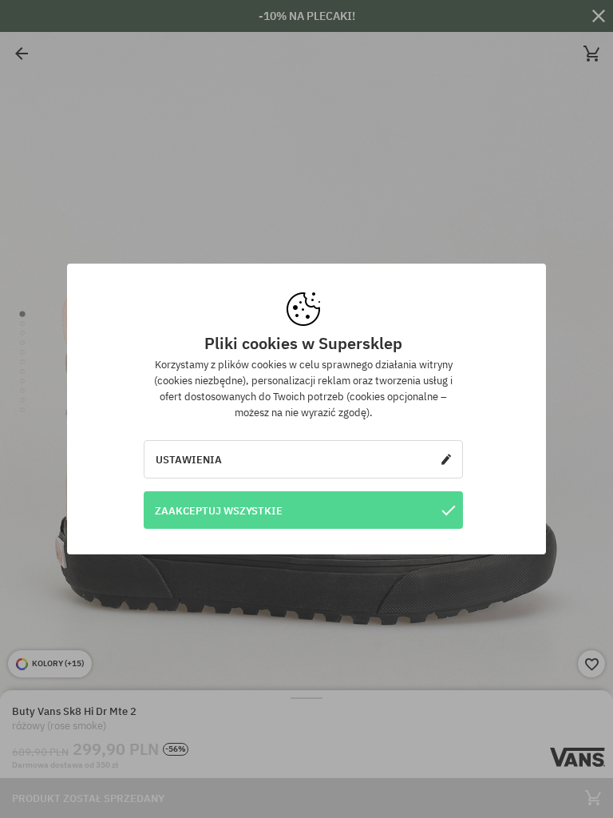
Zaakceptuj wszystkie (219, 510)
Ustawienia (189, 459)
